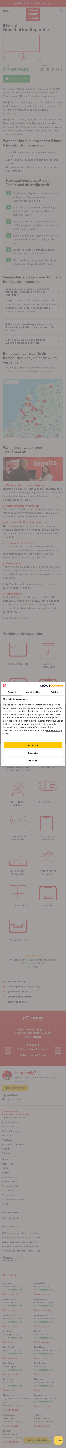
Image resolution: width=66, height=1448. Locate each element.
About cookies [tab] (33, 692)
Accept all (33, 745)
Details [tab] (54, 692)
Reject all (33, 760)
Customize (33, 753)
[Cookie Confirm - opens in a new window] (51, 685)
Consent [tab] (12, 692)
